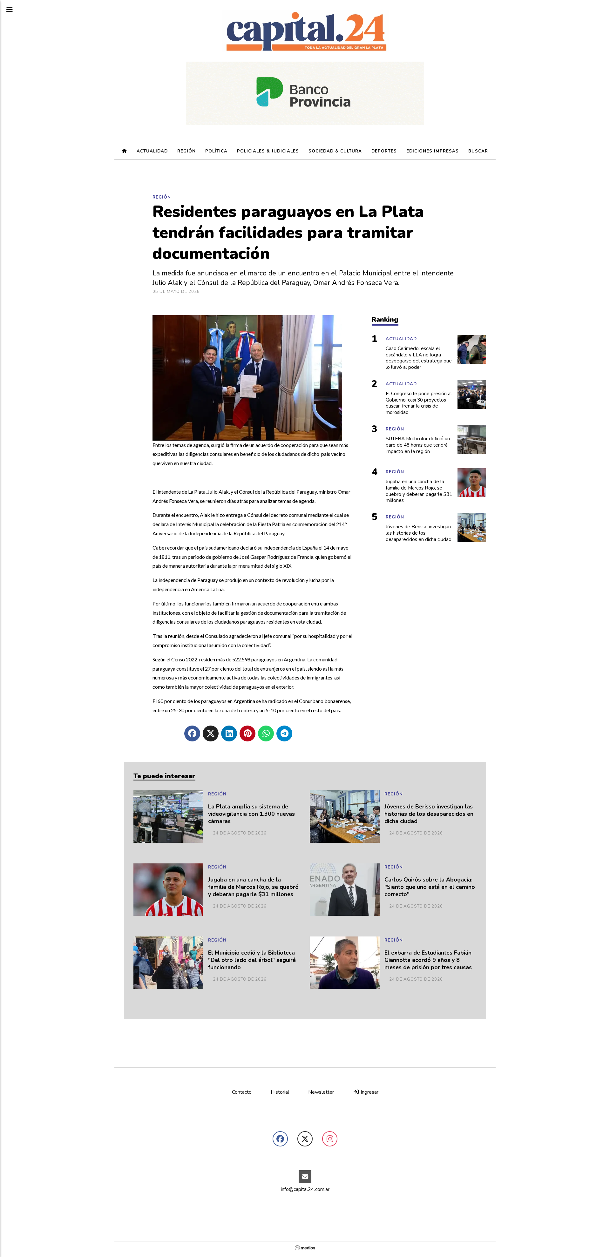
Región (186, 151)
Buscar (478, 151)
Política (216, 151)
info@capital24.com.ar (305, 1189)
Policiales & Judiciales (268, 151)
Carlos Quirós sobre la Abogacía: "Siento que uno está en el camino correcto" (429, 887)
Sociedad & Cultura (335, 151)
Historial (280, 1092)
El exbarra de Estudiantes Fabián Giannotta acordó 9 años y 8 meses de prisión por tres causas (428, 960)
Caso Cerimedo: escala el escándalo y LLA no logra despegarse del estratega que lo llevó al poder (419, 358)
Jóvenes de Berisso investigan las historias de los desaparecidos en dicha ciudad (428, 814)
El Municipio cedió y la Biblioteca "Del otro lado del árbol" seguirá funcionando (252, 960)
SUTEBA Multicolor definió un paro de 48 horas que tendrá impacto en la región (418, 445)
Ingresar (368, 1092)
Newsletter (321, 1092)
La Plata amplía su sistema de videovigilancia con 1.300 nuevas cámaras (251, 814)
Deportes (384, 151)
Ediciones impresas (432, 151)
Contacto (242, 1092)
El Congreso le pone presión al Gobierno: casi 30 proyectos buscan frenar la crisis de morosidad (419, 403)
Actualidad (152, 151)
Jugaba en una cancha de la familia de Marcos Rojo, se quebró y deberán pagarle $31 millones (253, 887)
